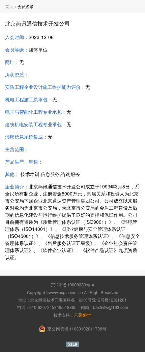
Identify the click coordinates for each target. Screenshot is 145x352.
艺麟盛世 (82, 315)
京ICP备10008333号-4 (72, 284)
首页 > (11, 6)
